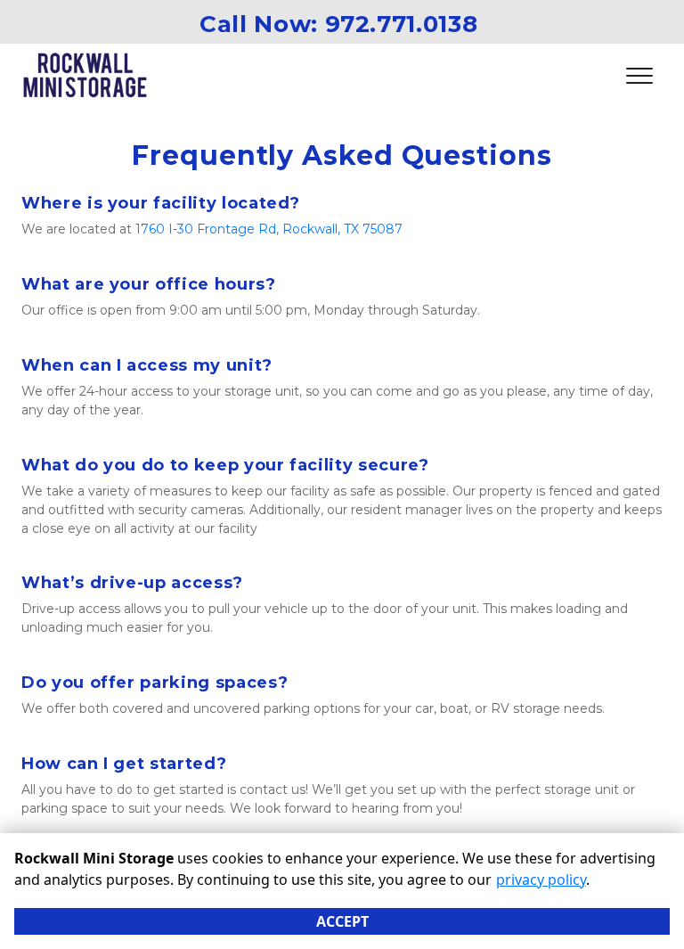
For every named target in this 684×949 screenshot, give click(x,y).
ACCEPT (342, 921)
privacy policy (541, 879)
